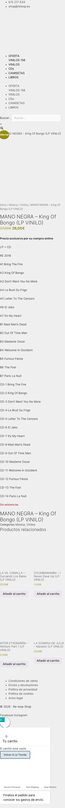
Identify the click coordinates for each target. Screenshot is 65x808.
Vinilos (24, 204)
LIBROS (13, 77)
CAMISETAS (16, 73)
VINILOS (14, 64)
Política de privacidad (22, 689)
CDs (11, 68)
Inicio (3, 204)
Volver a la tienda (15, 754)
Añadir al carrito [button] (14, 593)
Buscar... (6, 118)
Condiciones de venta (23, 681)
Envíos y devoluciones (23, 685)
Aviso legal (15, 698)
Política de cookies (21, 693)
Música (13, 204)
